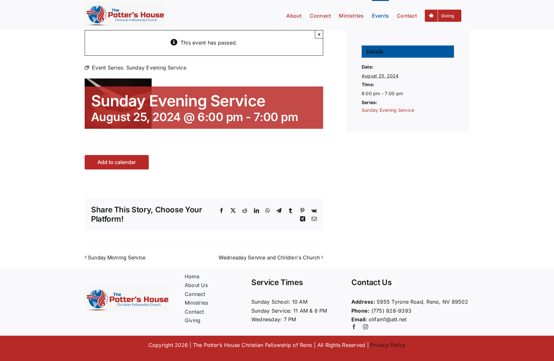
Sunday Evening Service (388, 110)
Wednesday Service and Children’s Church (269, 257)
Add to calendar (116, 162)
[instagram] (365, 326)
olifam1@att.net (388, 319)
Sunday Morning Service (117, 257)
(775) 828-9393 (391, 311)
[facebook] (354, 326)
